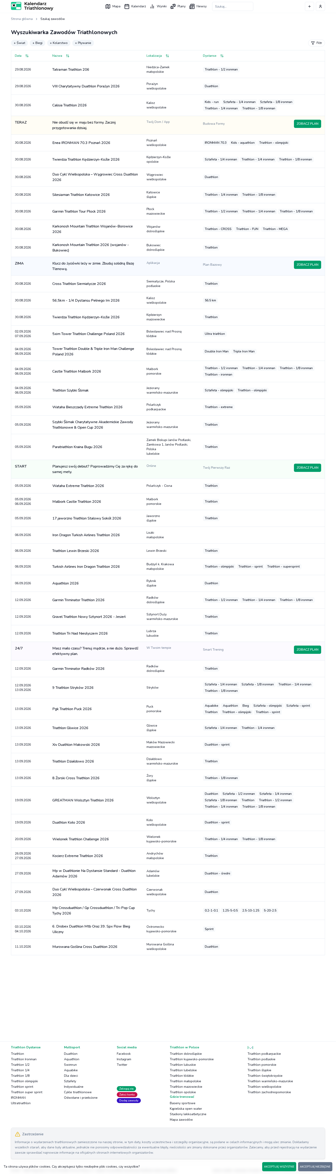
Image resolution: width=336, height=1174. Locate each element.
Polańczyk (156, 407)
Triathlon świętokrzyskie (265, 1076)
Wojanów (156, 229)
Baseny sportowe (182, 1103)
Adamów (153, 873)
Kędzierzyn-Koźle (159, 159)
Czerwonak (156, 891)
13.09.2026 (23, 709)
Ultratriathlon (21, 1103)
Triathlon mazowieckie (186, 1087)
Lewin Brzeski (156, 551)
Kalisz (156, 105)
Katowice (153, 194)
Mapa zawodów (181, 1119)
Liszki (155, 534)
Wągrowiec (156, 177)
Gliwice (152, 727)
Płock (156, 211)
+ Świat (19, 43)
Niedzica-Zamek (158, 69)
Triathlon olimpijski (24, 1081)
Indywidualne (73, 1087)
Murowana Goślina (160, 946)
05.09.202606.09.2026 (23, 501)
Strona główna (22, 19)
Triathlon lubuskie (183, 1065)
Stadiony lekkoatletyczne (188, 1114)
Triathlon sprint (22, 1087)
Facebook (124, 1054)
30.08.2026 (23, 105)
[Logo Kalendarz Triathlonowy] (32, 6)
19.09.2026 (23, 800)
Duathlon (70, 1054)
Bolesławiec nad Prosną (164, 333)
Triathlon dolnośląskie (186, 1054)
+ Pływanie (83, 43)
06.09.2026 (23, 535)
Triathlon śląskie (259, 1070)
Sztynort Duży (162, 616)
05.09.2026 (23, 407)
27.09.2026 (23, 873)
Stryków (153, 687)
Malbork (154, 371)
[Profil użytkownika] (320, 6)
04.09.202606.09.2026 (23, 351)
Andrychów (155, 855)
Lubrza (153, 633)
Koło (156, 822)
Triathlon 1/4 (20, 1070)
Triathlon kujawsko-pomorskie (192, 1059)
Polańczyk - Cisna (159, 486)
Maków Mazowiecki (161, 744)
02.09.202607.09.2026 (23, 333)
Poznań (156, 142)
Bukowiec (156, 247)
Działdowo (162, 761)
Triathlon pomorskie (262, 1065)
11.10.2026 (23, 946)
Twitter (122, 1065)
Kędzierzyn (156, 317)
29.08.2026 (23, 69)
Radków (156, 599)
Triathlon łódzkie (182, 1076)
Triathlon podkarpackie (264, 1054)
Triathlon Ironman (24, 1059)
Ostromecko (161, 929)
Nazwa (57, 56)
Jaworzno (153, 518)
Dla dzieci (71, 1076)
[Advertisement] (148, 995)
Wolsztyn (156, 800)
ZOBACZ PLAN (307, 124)
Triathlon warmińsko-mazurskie (270, 1081)
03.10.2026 (23, 910)
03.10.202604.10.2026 (23, 929)
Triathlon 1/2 (20, 1065)
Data (18, 56)
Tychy (151, 910)
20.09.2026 (23, 839)
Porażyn (156, 86)
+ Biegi (37, 43)
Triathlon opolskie (183, 1092)
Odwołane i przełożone (81, 1098)
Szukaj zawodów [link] (52, 19)
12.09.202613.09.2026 (23, 687)
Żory (151, 778)
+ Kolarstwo (59, 43)
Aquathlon (71, 1059)
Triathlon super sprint (26, 1092)
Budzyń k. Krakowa (160, 566)
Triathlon (17, 1054)
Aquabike (71, 1070)
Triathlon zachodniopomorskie (269, 1092)
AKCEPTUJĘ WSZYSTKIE (279, 1167)
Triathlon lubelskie (183, 1070)
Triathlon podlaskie (261, 1059)
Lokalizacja (154, 56)
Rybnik (151, 583)
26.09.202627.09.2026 (23, 855)
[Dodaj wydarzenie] (309, 6)
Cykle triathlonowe (78, 1092)
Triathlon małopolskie (185, 1081)
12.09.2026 (23, 600)
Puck (154, 708)
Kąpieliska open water (186, 1108)
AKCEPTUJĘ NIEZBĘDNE (315, 1167)
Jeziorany (162, 390)
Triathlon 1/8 (20, 1076)
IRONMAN (18, 1098)
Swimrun (70, 1065)
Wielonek (161, 839)
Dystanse (209, 56)
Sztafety (70, 1081)
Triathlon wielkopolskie (264, 1087)
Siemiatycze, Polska (161, 283)
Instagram (124, 1059)
